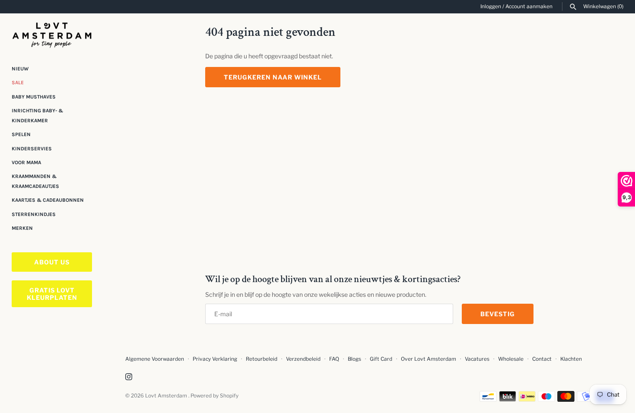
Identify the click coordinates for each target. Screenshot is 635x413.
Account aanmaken (528, 6)
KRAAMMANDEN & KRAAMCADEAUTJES (35, 181)
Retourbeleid (261, 359)
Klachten (571, 359)
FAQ (334, 359)
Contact (542, 359)
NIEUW (20, 69)
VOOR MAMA (26, 162)
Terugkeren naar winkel (273, 77)
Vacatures (477, 359)
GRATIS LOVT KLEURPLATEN (52, 293)
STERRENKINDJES (34, 214)
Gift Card (381, 359)
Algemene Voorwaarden (155, 359)
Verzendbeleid (303, 359)
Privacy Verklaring (215, 359)
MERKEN (22, 228)
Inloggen (490, 6)
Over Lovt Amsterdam (428, 359)
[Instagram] (128, 377)
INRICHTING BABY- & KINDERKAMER (37, 115)
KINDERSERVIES (32, 149)
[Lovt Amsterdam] (52, 33)
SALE (18, 82)
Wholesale (511, 359)
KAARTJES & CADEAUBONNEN (48, 200)
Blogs (355, 359)
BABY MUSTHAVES (34, 97)
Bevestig (497, 314)
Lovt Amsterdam (166, 396)
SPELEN (21, 134)
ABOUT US (52, 262)
